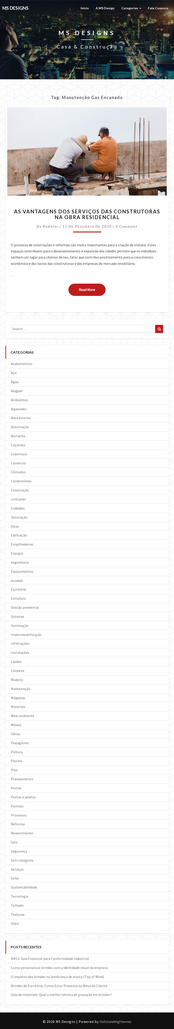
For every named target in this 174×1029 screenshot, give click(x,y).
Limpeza (17, 670)
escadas (17, 580)
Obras (15, 734)
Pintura (17, 752)
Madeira (17, 679)
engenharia (20, 562)
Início (85, 8)
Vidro (15, 923)
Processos (19, 815)
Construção (20, 490)
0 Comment (127, 226)
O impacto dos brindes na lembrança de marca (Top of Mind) (57, 976)
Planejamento (22, 779)
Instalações (20, 652)
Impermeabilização (26, 634)
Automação (20, 427)
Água (15, 381)
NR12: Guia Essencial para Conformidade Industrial (50, 958)
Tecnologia (19, 896)
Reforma (18, 824)
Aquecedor (19, 409)
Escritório (18, 589)
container (18, 499)
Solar (15, 878)
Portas (16, 788)
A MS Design (105, 8)
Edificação (19, 535)
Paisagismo (20, 743)
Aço (14, 372)
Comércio (18, 463)
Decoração (19, 517)
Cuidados (18, 508)
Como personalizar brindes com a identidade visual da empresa (59, 967)
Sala (14, 842)
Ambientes (19, 400)
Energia (17, 553)
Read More (92, 289)
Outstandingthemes (115, 1021)
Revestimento (22, 833)
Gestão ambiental (25, 607)
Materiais (18, 706)
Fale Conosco (158, 8)
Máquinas (18, 698)
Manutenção (20, 688)
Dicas (15, 526)
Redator (50, 226)
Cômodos (18, 472)
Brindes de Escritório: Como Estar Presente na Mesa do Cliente (59, 985)
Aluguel (17, 391)
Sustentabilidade (24, 887)
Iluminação (20, 625)
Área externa (21, 417)
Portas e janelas (23, 797)
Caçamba (18, 445)
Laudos (16, 661)
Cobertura (19, 454)
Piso (14, 770)
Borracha (18, 436)
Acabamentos (21, 363)
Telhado (17, 905)
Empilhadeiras (22, 544)
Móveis (16, 724)
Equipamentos (22, 571)
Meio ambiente (22, 715)
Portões (17, 806)
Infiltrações (20, 643)
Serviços (17, 869)
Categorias (130, 8)
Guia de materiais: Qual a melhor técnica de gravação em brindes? (61, 994)
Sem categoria (22, 860)
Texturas (17, 914)
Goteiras (17, 616)
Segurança (19, 851)
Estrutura (18, 598)
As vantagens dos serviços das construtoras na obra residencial (87, 214)
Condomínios (21, 481)
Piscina (16, 760)
